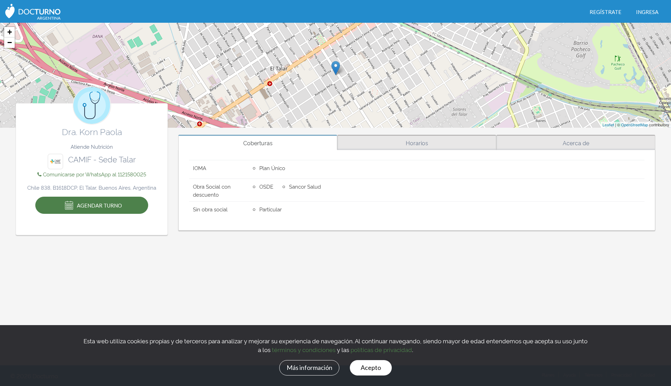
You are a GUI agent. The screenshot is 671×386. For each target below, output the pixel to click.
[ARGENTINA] (32, 10)
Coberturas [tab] (258, 143)
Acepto (371, 367)
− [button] (9, 42)
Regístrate (605, 12)
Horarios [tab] (417, 143)
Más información (309, 367)
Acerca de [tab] (576, 143)
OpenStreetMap (634, 124)
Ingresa (647, 12)
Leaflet (608, 124)
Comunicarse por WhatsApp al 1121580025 (94, 174)
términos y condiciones (304, 349)
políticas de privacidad (381, 349)
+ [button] (9, 32)
